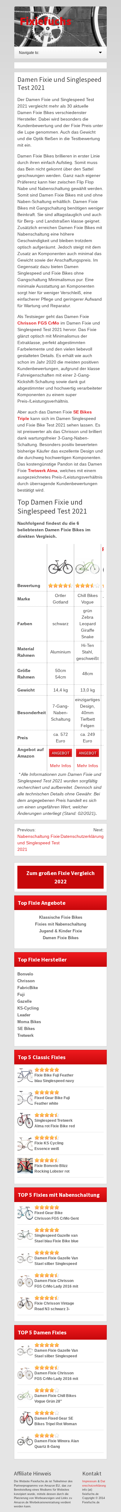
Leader (23, 1015)
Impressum (89, 1481)
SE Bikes (26, 1028)
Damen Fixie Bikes (60, 937)
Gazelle (24, 1001)
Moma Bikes (29, 1021)
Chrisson (26, 981)
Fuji (21, 994)
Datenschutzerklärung (82, 836)
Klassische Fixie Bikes (60, 917)
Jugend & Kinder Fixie (60, 931)
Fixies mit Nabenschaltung (60, 924)
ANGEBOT (60, 753)
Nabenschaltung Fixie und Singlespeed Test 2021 (38, 843)
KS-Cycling (28, 1008)
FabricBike (27, 987)
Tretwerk (25, 1035)
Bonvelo (25, 974)
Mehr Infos (60, 765)
